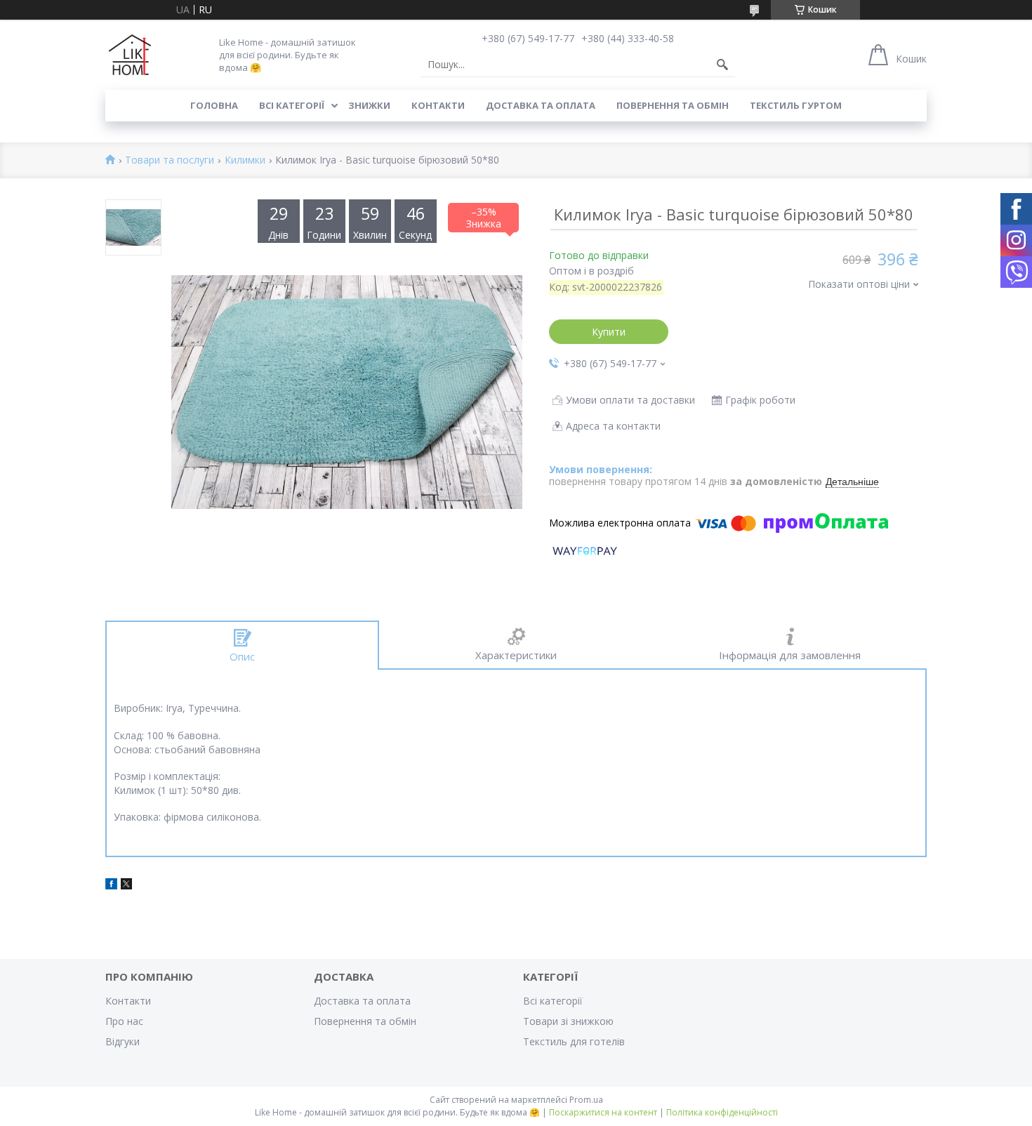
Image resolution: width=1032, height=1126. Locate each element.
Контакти (438, 105)
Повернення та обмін (672, 105)
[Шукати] (722, 65)
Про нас (124, 1021)
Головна (214, 105)
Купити (609, 331)
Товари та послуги (169, 160)
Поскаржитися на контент (603, 1112)
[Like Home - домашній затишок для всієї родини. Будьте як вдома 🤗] (129, 54)
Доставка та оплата (540, 105)
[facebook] (111, 885)
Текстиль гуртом (796, 105)
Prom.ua (586, 1100)
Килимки (245, 160)
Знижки (369, 105)
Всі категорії (291, 105)
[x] (126, 885)
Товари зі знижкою (568, 1021)
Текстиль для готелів (574, 1041)
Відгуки (122, 1041)
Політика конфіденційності (722, 1112)
